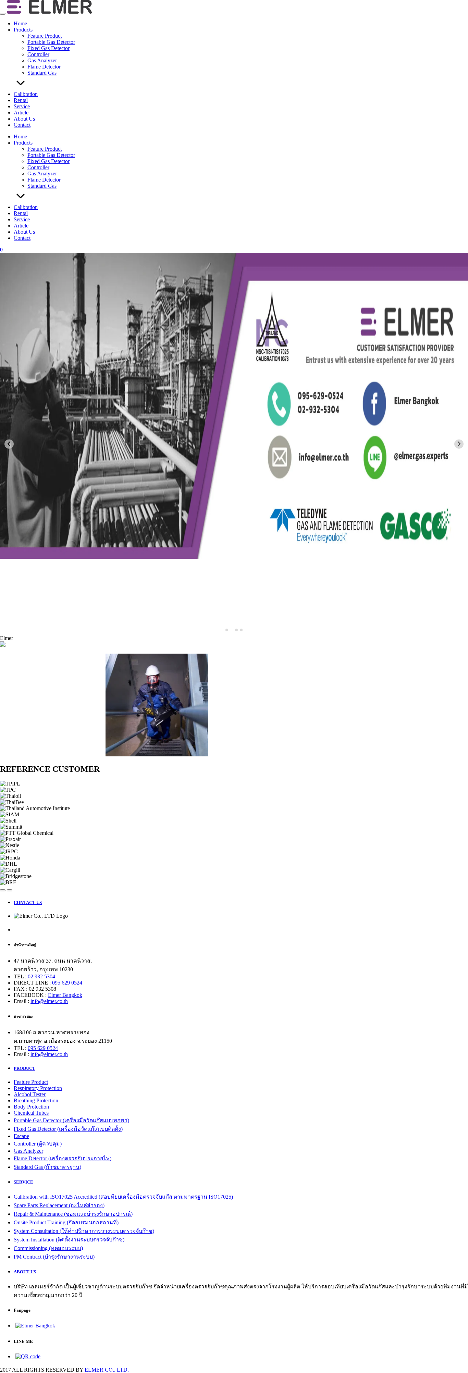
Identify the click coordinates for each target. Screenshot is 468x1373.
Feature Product (44, 36)
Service (22, 106)
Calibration (26, 94)
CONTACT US (28, 902)
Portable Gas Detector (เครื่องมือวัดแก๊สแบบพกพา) (71, 1120)
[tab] (226, 630)
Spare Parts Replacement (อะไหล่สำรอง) (59, 1205)
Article (21, 112)
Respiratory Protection (38, 1088)
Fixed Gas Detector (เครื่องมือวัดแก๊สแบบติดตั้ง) (68, 1129)
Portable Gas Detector (51, 42)
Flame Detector (44, 67)
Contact (22, 125)
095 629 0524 (67, 983)
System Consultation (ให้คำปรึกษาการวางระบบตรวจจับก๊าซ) (84, 1231)
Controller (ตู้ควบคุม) (38, 1144)
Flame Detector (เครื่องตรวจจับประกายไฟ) (62, 1158)
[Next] (9, 890)
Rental (21, 100)
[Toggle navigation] (2, 14)
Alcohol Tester (30, 1094)
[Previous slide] (9, 444)
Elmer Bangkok (65, 995)
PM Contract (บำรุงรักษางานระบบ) (54, 1257)
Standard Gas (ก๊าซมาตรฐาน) (47, 1167)
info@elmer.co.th (49, 1001)
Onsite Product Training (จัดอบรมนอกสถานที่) (66, 1222)
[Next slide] (459, 444)
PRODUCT (24, 1068)
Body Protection (31, 1107)
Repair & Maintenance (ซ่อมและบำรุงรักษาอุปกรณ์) (73, 1214)
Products (23, 30)
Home (20, 23)
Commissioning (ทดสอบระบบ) (48, 1248)
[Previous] (2, 890)
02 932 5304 (41, 976)
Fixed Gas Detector (48, 48)
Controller (38, 54)
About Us (24, 119)
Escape (21, 1136)
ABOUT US (25, 1271)
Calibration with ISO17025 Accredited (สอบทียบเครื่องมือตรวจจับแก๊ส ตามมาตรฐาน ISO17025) (123, 1197)
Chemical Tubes (31, 1113)
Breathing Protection (36, 1100)
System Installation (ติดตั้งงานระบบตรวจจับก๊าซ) (69, 1239)
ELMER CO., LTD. (107, 1370)
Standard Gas (42, 73)
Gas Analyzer (42, 60)
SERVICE (23, 1182)
